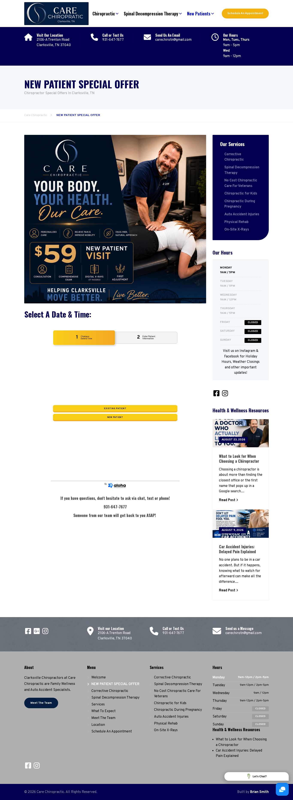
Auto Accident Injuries (241, 214)
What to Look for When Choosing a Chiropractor (239, 458)
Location (98, 725)
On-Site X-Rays (236, 229)
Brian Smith (259, 792)
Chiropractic (103, 13)
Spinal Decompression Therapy (151, 13)
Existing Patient (115, 408)
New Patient (115, 417)
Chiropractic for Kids (240, 193)
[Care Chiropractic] (56, 12)
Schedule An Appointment (245, 13)
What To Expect (103, 711)
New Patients (198, 13)
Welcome (98, 677)
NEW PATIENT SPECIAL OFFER (115, 684)
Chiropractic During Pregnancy (239, 204)
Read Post (227, 500)
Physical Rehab (236, 222)
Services (98, 704)
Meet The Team (41, 703)
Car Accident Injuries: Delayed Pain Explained (237, 549)
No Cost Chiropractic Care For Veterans (240, 183)
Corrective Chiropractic (234, 157)
